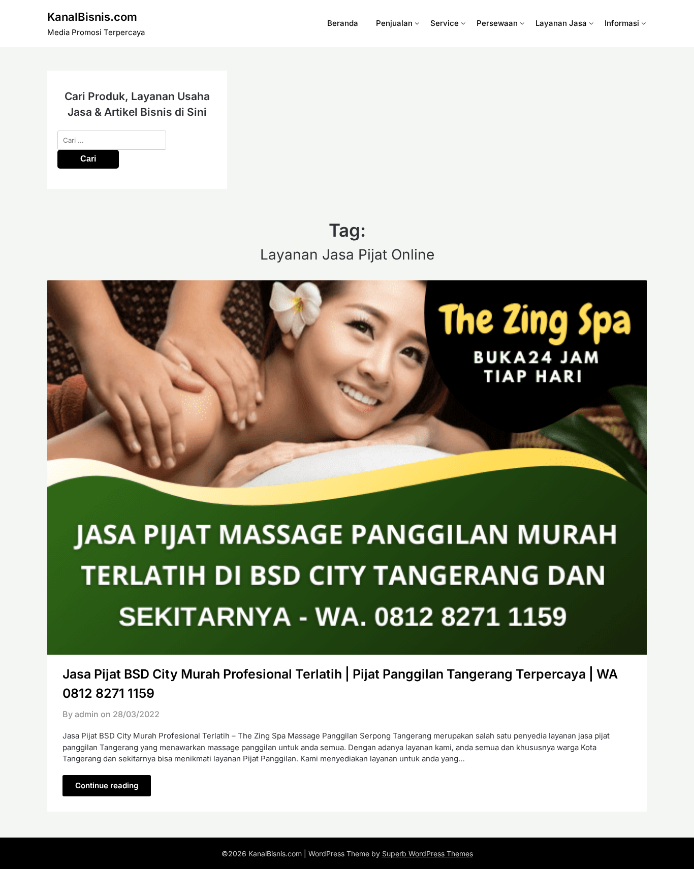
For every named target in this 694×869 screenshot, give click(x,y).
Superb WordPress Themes (427, 853)
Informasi (622, 23)
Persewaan (497, 23)
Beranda (342, 23)
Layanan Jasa (561, 23)
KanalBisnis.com (92, 16)
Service (444, 23)
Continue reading (106, 785)
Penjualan (394, 23)
